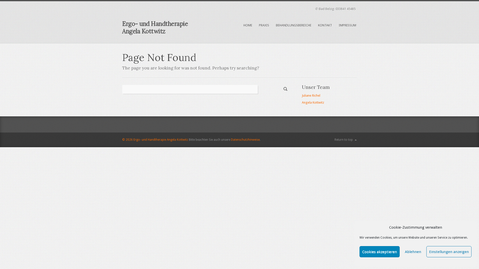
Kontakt (325, 25)
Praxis (264, 25)
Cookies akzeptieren (379, 252)
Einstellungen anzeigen (449, 252)
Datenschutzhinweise (245, 139)
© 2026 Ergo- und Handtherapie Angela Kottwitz (155, 139)
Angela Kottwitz (313, 102)
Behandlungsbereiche (293, 25)
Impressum (347, 25)
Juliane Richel (311, 95)
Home (247, 25)
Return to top (344, 139)
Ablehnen (413, 252)
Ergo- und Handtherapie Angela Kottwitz (155, 27)
